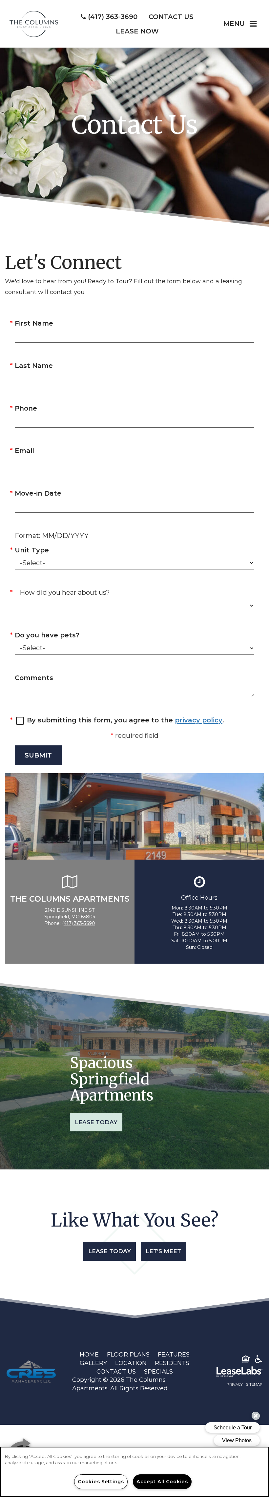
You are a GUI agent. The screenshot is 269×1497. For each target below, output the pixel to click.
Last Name (34, 366)
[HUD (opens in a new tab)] (246, 1360)
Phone (26, 408)
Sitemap (254, 1384)
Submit (38, 755)
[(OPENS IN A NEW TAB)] (31, 1371)
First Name (34, 323)
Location (131, 1363)
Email (24, 451)
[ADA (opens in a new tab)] (258, 1360)
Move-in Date (38, 493)
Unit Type (32, 550)
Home (89, 1354)
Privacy (235, 1384)
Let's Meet (163, 1251)
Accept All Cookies (162, 1482)
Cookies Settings (101, 1482)
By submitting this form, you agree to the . (125, 720)
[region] (134, 1472)
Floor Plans (128, 1354)
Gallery (93, 1363)
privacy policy (198, 720)
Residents (172, 1363)
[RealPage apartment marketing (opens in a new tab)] (229, 1372)
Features (174, 1354)
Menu (234, 24)
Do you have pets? (47, 635)
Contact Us (116, 1371)
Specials (158, 1371)
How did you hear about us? (65, 592)
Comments (34, 678)
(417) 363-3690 (78, 923)
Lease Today (96, 1122)
